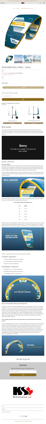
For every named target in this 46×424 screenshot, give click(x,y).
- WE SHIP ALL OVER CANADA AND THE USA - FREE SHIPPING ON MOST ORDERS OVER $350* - (23, 0)
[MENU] (0, 3)
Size (2, 77)
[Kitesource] (23, 3)
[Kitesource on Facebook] (22, 416)
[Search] (40, 3)
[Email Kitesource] (20, 416)
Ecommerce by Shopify (28, 421)
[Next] (43, 31)
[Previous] (3, 31)
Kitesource (19, 421)
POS (21, 421)
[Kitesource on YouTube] (26, 416)
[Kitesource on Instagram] (24, 416)
